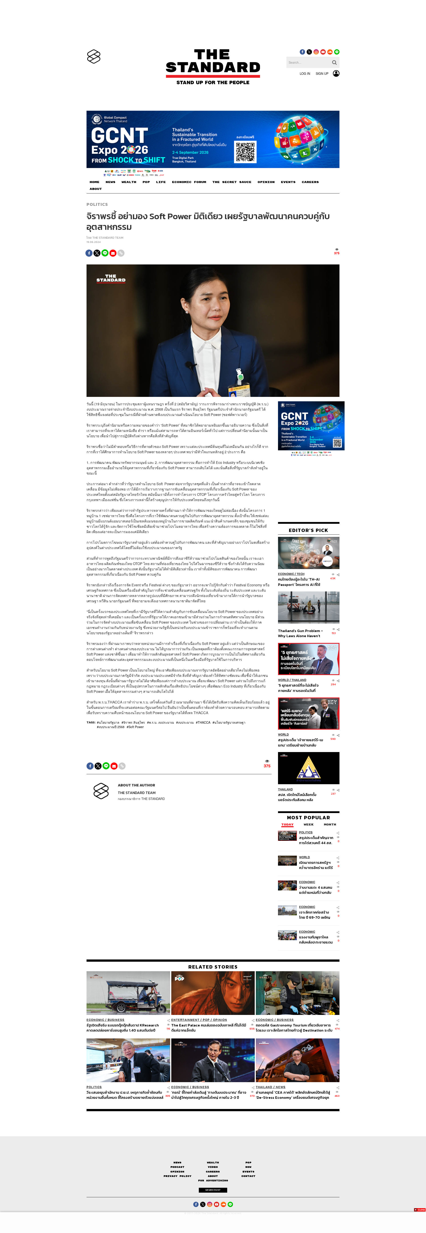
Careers (213, 1171)
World (283, 680)
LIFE (161, 182)
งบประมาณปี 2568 (111, 727)
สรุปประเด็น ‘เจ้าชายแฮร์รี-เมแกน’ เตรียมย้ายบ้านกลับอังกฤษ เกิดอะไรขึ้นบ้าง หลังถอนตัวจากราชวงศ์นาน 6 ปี (300, 742)
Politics (97, 204)
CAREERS (310, 182)
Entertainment (185, 1020)
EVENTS (288, 182)
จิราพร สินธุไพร (134, 722)
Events (248, 1171)
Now (248, 1167)
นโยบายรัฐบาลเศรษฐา (229, 722)
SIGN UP (322, 73)
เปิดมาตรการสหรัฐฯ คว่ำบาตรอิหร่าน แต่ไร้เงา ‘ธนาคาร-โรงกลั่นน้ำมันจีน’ (316, 865)
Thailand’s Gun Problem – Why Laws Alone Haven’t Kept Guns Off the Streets (300, 633)
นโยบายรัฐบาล (109, 722)
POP (146, 182)
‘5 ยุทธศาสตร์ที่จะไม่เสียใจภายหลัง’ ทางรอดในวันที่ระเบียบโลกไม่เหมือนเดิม (298, 688)
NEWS (110, 182)
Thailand (299, 680)
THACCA (204, 722)
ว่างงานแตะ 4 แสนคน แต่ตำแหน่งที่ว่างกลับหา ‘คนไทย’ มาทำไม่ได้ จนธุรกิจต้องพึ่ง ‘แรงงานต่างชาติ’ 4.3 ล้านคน (315, 890)
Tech (300, 574)
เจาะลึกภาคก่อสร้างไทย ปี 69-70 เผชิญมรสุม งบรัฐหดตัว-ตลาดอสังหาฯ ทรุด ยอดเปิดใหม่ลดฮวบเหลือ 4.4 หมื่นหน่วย (314, 915)
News (281, 1087)
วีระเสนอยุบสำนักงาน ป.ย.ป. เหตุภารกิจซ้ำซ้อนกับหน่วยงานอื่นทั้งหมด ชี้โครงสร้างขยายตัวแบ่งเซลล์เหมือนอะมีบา (125, 1095)
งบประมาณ (186, 722)
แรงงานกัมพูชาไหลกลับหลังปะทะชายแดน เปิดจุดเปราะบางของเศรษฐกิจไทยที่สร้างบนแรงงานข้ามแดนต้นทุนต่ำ (316, 940)
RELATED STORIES (213, 967)
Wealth (213, 1162)
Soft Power (136, 727)
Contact (248, 1176)
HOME (94, 182)
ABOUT (96, 189)
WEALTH (129, 182)
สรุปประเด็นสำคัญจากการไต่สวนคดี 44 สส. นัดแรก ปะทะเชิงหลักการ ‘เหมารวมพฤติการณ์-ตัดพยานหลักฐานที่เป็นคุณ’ (316, 840)
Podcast (177, 1167)
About (213, 1176)
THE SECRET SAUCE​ (231, 182)
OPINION (266, 182)
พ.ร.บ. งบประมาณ (161, 722)
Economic (286, 574)
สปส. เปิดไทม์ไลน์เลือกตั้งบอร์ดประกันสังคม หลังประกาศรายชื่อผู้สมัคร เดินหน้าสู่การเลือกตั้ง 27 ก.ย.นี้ (298, 797)
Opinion (220, 1020)
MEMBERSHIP (213, 1190)
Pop (248, 1162)
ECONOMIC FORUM (189, 182)
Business (116, 1020)
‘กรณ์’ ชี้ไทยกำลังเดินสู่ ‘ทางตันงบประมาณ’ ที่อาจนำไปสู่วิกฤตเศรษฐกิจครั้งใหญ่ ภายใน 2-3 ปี (208, 1095)
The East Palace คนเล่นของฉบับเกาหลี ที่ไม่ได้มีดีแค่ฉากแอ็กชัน (208, 1028)
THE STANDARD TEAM (107, 237)
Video (213, 1167)
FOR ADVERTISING (213, 1180)
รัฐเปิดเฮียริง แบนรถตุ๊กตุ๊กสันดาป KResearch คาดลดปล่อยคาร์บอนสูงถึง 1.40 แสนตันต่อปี (123, 1028)
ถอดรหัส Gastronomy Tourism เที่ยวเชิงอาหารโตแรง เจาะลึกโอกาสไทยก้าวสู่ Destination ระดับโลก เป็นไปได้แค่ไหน (294, 1028)
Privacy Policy (177, 1176)
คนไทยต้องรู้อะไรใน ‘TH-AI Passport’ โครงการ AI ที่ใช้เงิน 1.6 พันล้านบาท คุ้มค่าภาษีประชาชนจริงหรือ (300, 582)
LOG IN (305, 73)
